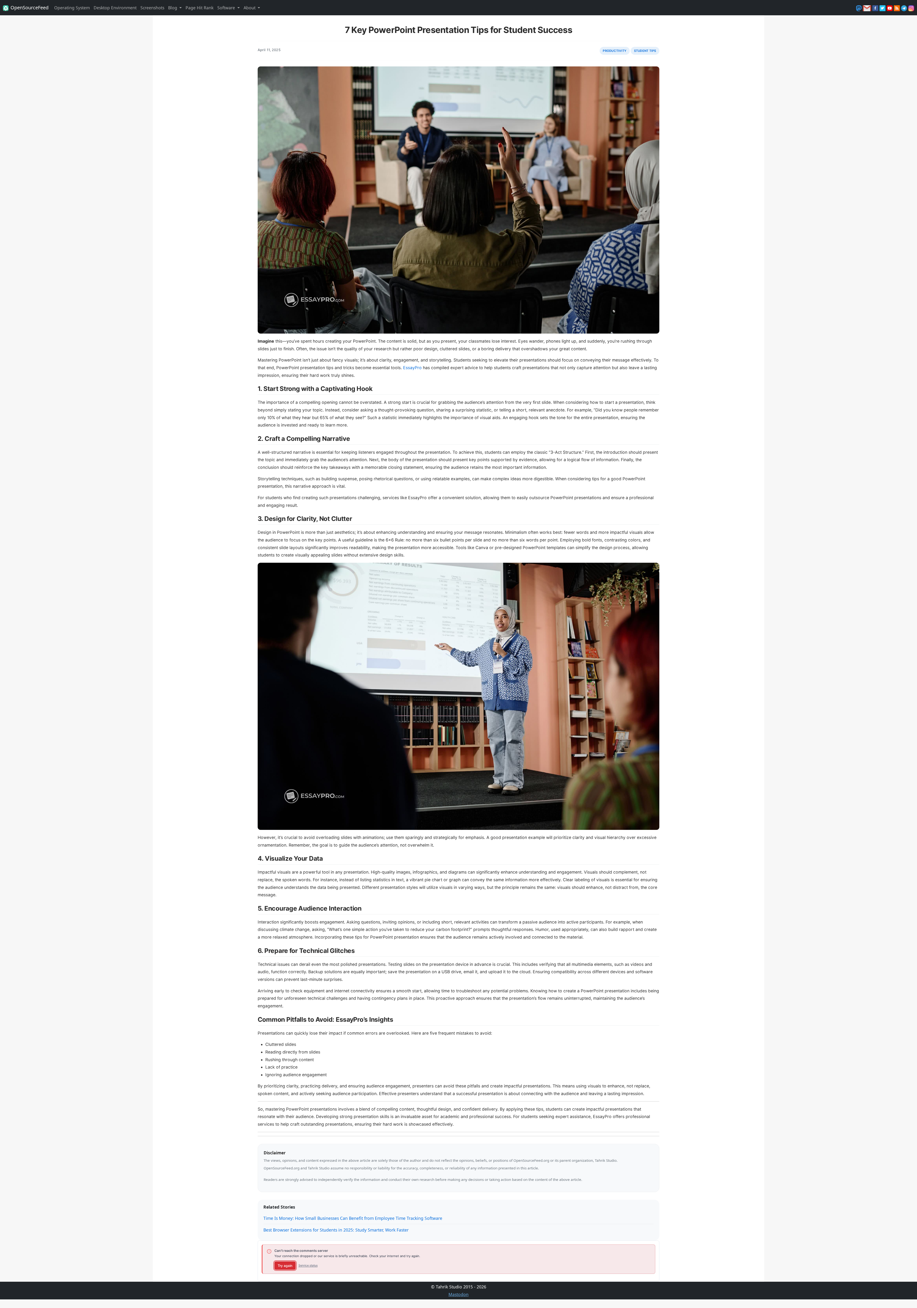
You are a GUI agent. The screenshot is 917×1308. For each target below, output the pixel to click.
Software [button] (226, 8)
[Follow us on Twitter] (883, 8)
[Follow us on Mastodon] (859, 8)
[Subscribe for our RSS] (897, 8)
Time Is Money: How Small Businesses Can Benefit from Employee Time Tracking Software (352, 1218)
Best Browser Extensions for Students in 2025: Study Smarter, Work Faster (336, 1230)
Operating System (72, 8)
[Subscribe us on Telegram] (904, 8)
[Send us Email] (867, 8)
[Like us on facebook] (876, 8)
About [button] (250, 8)
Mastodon (458, 1294)
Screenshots (152, 8)
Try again (285, 1266)
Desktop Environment (115, 8)
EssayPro (412, 367)
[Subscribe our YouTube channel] (890, 8)
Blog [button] (173, 8)
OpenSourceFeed (29, 7)
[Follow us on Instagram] (911, 8)
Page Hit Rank (199, 8)
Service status (308, 1265)
